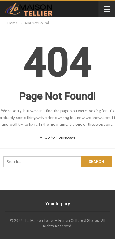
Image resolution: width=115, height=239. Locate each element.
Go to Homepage (59, 137)
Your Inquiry (57, 203)
